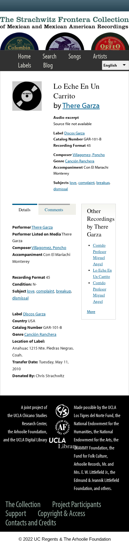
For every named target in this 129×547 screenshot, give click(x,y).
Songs (74, 56)
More (91, 311)
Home (24, 56)
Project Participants (76, 504)
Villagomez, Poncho (89, 154)
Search (49, 56)
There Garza (81, 105)
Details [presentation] (25, 209)
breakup (103, 182)
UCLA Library (63, 443)
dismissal (60, 188)
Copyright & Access (61, 513)
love (73, 182)
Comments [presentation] (54, 209)
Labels (24, 65)
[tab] (25, 209)
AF (63, 427)
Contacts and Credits (30, 522)
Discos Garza (74, 133)
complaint (86, 182)
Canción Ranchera (79, 160)
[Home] (64, 23)
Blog (48, 65)
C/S (63, 411)
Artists (100, 56)
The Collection (22, 504)
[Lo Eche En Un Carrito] (27, 109)
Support (15, 513)
